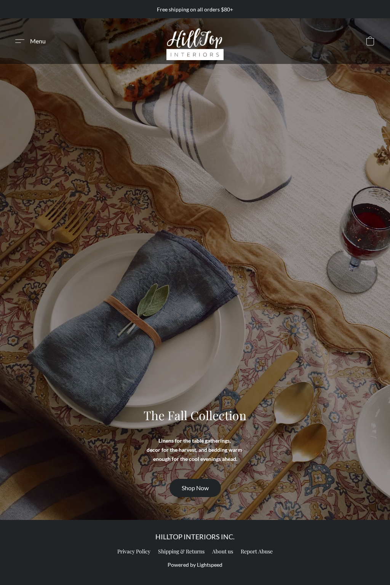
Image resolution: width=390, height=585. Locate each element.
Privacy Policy (133, 551)
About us (222, 551)
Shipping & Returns (181, 551)
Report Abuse (257, 551)
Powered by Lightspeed (195, 564)
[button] (195, 41)
